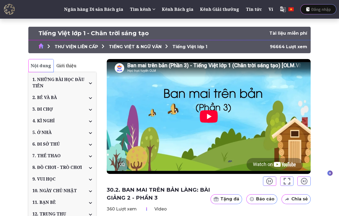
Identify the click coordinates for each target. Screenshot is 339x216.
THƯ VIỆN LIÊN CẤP (76, 46)
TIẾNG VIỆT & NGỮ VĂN (135, 46)
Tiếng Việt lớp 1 (189, 46)
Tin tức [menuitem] (254, 9)
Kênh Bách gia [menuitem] (177, 9)
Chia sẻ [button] (299, 198)
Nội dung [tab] (41, 66)
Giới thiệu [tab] (66, 66)
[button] (62, 82)
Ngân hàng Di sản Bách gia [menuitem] (93, 9)
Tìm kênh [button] (140, 9)
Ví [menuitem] (271, 9)
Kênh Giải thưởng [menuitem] (219, 9)
